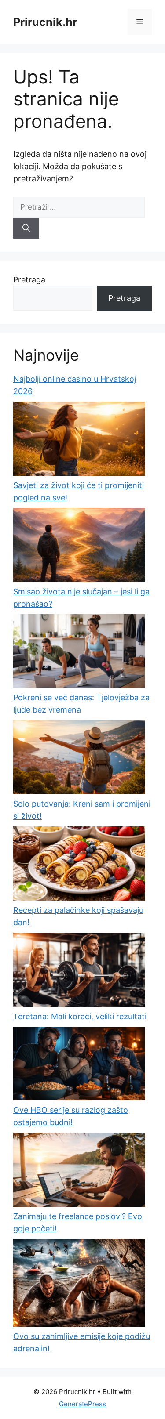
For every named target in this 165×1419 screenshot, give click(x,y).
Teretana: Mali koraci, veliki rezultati (80, 1016)
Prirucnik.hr (45, 22)
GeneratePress (82, 1404)
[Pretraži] (26, 228)
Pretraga (29, 279)
